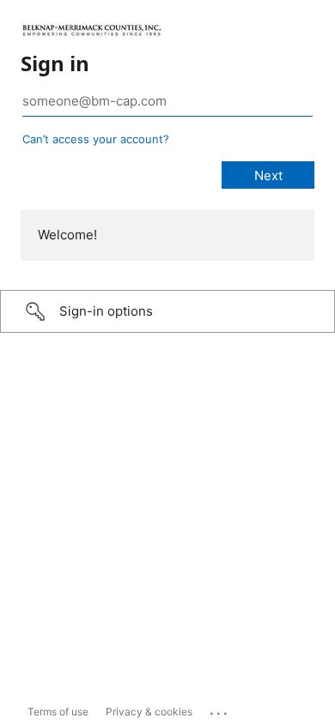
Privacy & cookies (149, 711)
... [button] (220, 709)
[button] (167, 311)
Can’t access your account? (95, 139)
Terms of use (57, 711)
